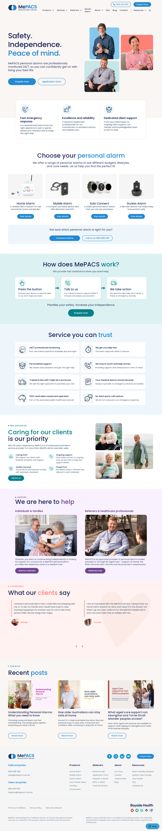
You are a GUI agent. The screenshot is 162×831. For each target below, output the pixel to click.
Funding (73, 785)
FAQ (108, 10)
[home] (22, 7)
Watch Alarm (75, 778)
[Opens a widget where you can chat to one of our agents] (152, 826)
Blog (115, 10)
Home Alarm (75, 771)
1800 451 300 (14, 788)
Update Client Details (141, 775)
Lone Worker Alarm (78, 782)
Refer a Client (99, 782)
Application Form (100, 775)
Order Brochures (100, 785)
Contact (124, 10)
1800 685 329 (14, 771)
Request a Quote (100, 778)
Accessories (75, 789)
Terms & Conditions (17, 808)
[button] (48, 10)
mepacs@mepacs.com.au (20, 792)
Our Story (118, 771)
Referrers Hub (99, 771)
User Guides (137, 778)
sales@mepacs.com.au (19, 775)
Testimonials (120, 778)
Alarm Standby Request (143, 771)
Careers (118, 775)
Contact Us (137, 785)
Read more (17, 735)
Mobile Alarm (75, 775)
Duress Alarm (88, 10)
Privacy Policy (36, 808)
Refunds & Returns (54, 808)
